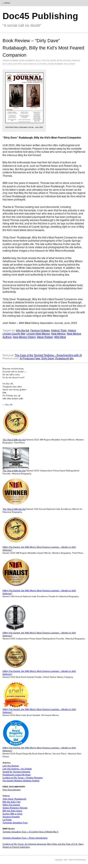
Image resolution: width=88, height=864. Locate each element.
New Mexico (58, 333)
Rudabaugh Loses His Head (17, 774)
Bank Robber (11, 60)
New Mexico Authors (35, 64)
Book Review (64, 60)
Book (53, 60)
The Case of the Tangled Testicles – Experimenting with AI (48, 355)
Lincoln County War (14, 333)
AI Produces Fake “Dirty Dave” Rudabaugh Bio (47, 358)
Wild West (69, 64)
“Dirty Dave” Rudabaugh (14, 799)
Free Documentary (12, 789)
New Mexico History (24, 337)
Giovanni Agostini (11, 816)
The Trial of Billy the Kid (14, 439)
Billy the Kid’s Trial (11, 802)
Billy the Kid (43, 60)
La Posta (7, 819)
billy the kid (22, 330)
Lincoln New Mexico (38, 333)
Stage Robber (55, 64)
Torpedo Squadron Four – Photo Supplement (25, 838)
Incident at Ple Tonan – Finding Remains (23, 777)
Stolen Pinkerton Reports (15, 808)
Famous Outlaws (40, 330)
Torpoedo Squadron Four (15, 822)
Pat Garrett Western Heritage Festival (21, 780)
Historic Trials (59, 330)
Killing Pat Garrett (11, 805)
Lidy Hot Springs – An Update (17, 768)
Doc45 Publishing (40, 16)
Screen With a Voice (12, 813)
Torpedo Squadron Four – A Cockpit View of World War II (30, 831)
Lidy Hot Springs (11, 766)
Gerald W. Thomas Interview (16, 771)
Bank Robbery (27, 60)
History (17, 64)
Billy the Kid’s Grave (12, 810)
